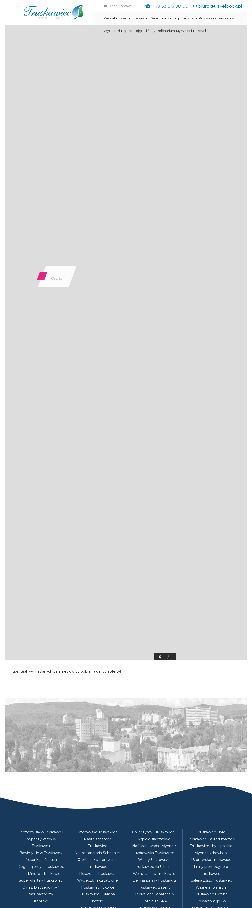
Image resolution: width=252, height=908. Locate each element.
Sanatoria (158, 18)
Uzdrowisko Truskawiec (97, 832)
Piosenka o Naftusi (41, 860)
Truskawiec (141, 18)
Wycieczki (112, 31)
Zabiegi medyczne (182, 18)
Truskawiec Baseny (154, 887)
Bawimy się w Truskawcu (40, 853)
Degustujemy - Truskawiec (41, 866)
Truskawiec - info (211, 832)
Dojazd (126, 31)
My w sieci (184, 31)
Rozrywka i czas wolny (216, 18)
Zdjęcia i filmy (144, 31)
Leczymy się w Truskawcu (40, 832)
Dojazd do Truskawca (97, 873)
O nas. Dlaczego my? (40, 887)
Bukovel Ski (202, 31)
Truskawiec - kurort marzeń (211, 839)
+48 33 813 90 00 (170, 6)
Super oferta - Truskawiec (41, 880)
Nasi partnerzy (40, 894)
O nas (112, 6)
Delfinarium (166, 31)
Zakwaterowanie (117, 18)
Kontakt (124, 6)
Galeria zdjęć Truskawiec (211, 880)
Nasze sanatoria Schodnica (98, 853)
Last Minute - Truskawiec (40, 873)
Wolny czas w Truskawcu (154, 873)
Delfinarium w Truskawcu (154, 880)
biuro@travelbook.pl (220, 6)
